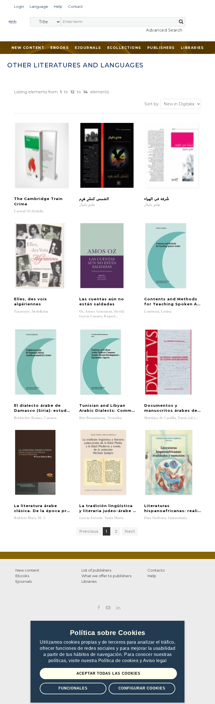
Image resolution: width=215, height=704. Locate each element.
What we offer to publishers (106, 576)
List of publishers (96, 570)
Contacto (156, 570)
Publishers (161, 48)
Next (130, 531)
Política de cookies (119, 660)
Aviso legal (155, 660)
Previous (88, 531)
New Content (28, 48)
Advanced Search (164, 30)
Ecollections (124, 48)
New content (27, 570)
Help (152, 576)
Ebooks (59, 48)
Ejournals (88, 48)
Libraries (192, 48)
